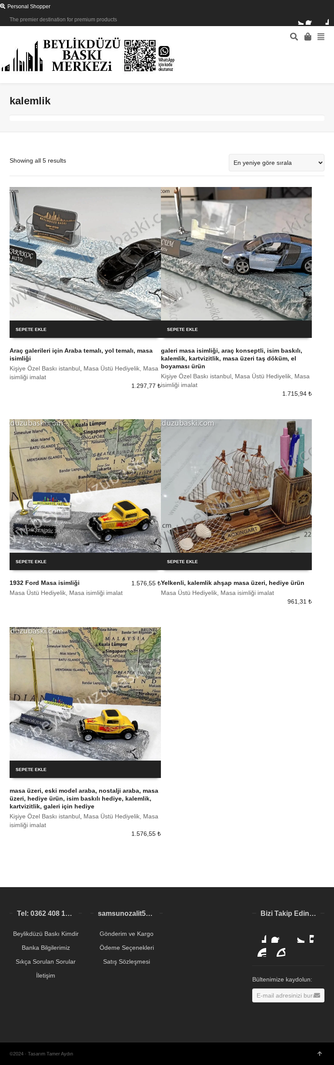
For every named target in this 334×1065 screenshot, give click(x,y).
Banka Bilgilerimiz (46, 947)
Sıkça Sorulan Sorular (46, 961)
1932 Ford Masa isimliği (45, 582)
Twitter (298, 19)
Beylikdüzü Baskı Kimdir (46, 933)
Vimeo (317, 936)
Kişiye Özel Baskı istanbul (45, 368)
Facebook (311, 19)
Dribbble (323, 19)
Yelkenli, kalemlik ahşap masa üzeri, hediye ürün (232, 582)
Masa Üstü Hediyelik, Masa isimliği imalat (66, 592)
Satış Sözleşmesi (126, 961)
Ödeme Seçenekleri (127, 947)
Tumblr (278, 950)
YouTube (259, 950)
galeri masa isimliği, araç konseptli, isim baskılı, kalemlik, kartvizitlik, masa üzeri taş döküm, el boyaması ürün (231, 358)
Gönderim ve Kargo (127, 933)
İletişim (45, 975)
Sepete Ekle (31, 329)
